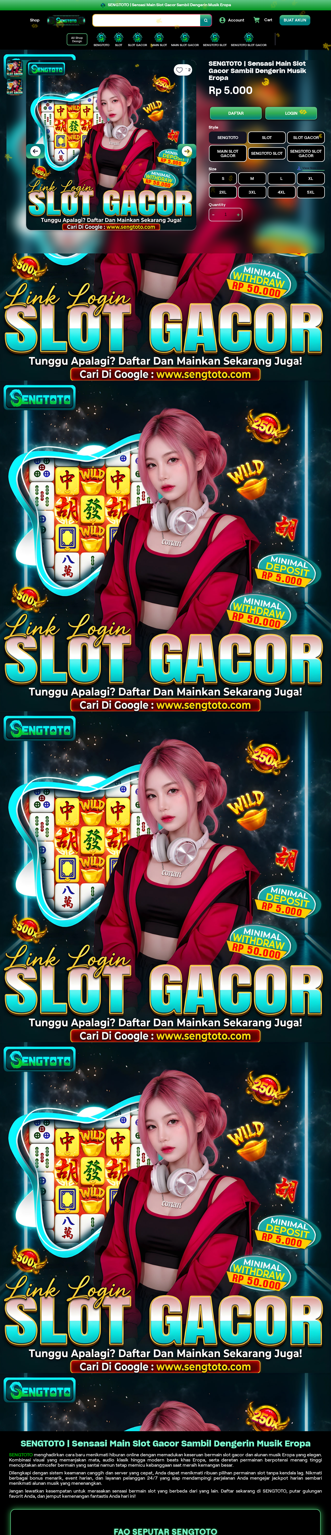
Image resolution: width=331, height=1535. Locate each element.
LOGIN (291, 113)
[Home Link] (66, 20)
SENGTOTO (21, 1454)
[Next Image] (187, 151)
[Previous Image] (35, 151)
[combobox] (146, 20)
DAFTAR (236, 113)
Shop (35, 20)
